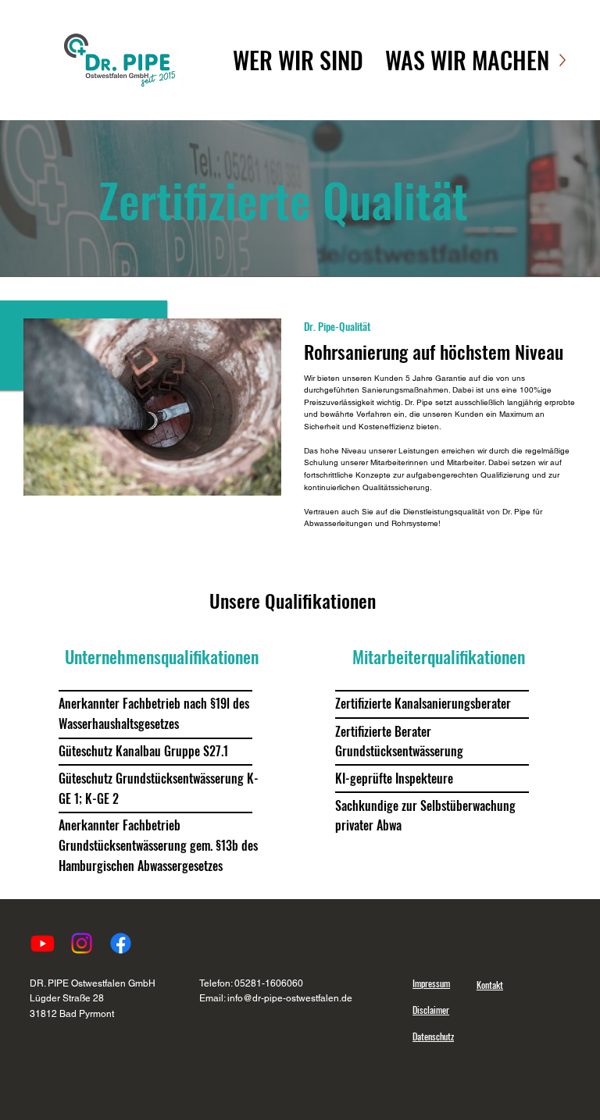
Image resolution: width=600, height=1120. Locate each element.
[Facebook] (120, 943)
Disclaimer (430, 1009)
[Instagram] (81, 943)
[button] (298, 60)
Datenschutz (433, 1036)
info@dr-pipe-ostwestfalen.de (289, 998)
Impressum (431, 983)
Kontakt (490, 984)
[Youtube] (42, 943)
